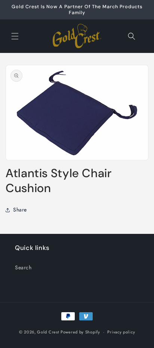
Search (23, 267)
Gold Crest (48, 332)
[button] (15, 36)
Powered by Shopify (80, 332)
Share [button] (20, 209)
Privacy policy (121, 332)
